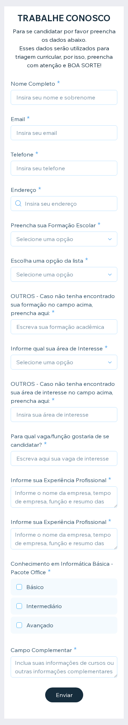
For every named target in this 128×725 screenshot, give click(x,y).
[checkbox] (64, 588)
